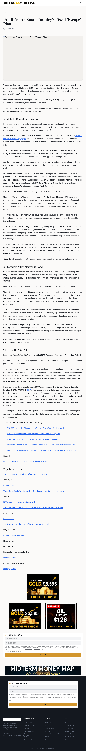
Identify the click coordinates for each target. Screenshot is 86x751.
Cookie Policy (69, 734)
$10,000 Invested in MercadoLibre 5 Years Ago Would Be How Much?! (36, 428)
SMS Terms (37, 649)
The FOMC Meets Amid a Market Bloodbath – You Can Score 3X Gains (34, 491)
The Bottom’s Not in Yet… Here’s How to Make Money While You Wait (33, 507)
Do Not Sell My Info (71, 737)
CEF (29, 390)
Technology (28, 737)
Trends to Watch (29, 740)
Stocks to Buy (31, 502)
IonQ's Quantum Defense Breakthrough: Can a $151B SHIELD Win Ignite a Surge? (42, 450)
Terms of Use (69, 725)
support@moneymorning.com (19, 735)
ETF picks (7, 461)
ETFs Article (17, 461)
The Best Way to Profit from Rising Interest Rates (25, 474)
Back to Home (11, 13)
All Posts (47, 731)
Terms (13, 558)
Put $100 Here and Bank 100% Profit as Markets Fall (26, 524)
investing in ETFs (40, 461)
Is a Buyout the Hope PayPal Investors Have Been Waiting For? (33, 434)
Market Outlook (29, 731)
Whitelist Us (69, 728)
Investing (27, 728)
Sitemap (68, 740)
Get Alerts (43, 655)
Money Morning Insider (52, 734)
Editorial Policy (49, 728)
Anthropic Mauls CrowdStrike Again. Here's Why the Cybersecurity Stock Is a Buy (41, 445)
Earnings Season (29, 725)
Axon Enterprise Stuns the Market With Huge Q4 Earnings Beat (33, 439)
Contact (47, 740)
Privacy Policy (28, 649)
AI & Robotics (28, 722)
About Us (48, 722)
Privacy (6, 558)
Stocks (26, 734)
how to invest (27, 461)
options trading (20, 502)
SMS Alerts (48, 737)
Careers (47, 725)
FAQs (67, 722)
